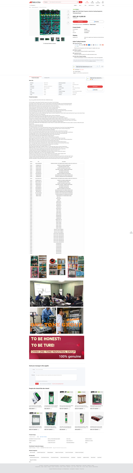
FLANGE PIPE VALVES (51, 442)
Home (30, 7)
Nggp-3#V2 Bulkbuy (33, 459)
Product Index (84, 465)
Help (85, 5)
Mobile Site (89, 465)
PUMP (30, 442)
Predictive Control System (79, 452)
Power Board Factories (54, 457)
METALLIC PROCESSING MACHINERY (54, 438)
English (42, 466)
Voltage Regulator (50, 452)
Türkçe (87, 466)
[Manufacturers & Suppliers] (34, 2)
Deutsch (64, 466)
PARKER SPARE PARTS (51, 440)
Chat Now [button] (97, 21)
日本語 (78, 466)
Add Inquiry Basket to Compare (50, 43)
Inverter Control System (69, 452)
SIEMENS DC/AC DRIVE (89, 440)
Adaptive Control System (59, 452)
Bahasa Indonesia (95, 466)
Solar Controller (32, 452)
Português (49, 466)
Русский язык (57, 466)
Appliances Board (86, 457)
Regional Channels (78, 465)
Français (53, 466)
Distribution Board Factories (34, 457)
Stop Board (79, 457)
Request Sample (93, 24)
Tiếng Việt (90, 466)
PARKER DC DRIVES (88, 438)
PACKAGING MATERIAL (70, 442)
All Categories (32, 5)
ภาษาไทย (83, 466)
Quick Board (73, 457)
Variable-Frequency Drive (41, 452)
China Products (46, 465)
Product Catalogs (44, 436)
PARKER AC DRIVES (32, 440)
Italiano (61, 466)
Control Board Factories (45, 457)
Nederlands (68, 466)
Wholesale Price (68, 465)
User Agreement (72, 468)
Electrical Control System (42, 7)
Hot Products (41, 465)
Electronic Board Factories (65, 457)
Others (86, 442)
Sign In (74, 72)
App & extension (91, 5)
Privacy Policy (82, 468)
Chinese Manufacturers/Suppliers (54, 465)
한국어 (75, 466)
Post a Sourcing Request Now (58, 383)
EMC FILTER (68, 438)
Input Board (99, 457)
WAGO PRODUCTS (69, 440)
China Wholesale (62, 465)
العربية (72, 466)
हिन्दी (80, 466)
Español (45, 466)
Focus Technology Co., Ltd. (60, 468)
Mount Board (93, 457)
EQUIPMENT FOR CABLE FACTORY (34, 438)
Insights (93, 465)
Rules (103, 5)
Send (37, 383)
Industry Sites (73, 465)
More (30, 461)
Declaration (77, 468)
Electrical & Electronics (35, 7)
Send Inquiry (80, 21)
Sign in (103, 2)
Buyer (80, 5)
